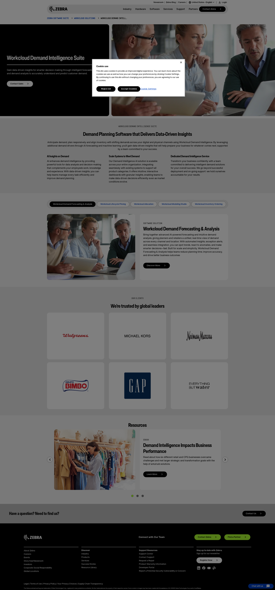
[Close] (181, 62)
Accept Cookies (129, 89)
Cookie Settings (148, 89)
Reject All (106, 89)
